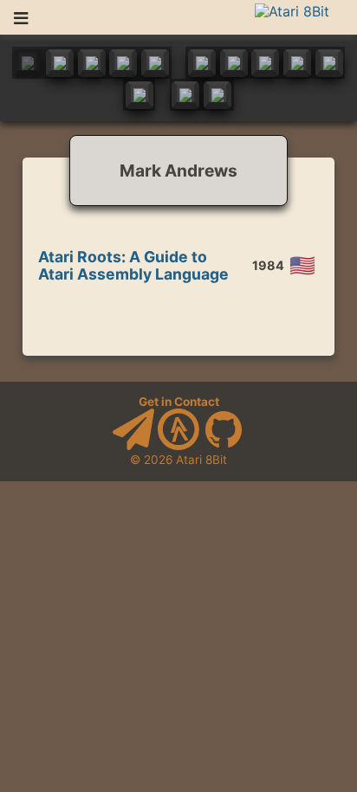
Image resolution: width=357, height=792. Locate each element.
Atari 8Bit (201, 460)
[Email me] (133, 446)
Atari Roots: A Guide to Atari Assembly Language (133, 265)
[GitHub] (223, 446)
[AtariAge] (178, 446)
